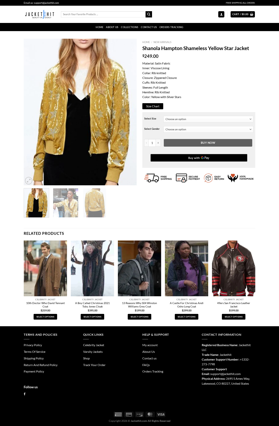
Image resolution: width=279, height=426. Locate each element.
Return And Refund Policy (41, 365)
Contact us (149, 27)
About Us (112, 27)
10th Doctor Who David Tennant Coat (45, 304)
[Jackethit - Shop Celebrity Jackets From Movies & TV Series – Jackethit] (39, 14)
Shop (86, 358)
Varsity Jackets (93, 351)
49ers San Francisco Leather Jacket (233, 304)
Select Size (150, 118)
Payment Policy (34, 371)
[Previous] (30, 112)
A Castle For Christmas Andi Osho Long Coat (186, 304)
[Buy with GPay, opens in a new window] (199, 158)
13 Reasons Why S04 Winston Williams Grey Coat (139, 304)
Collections (129, 27)
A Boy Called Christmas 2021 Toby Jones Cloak (92, 304)
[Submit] (149, 14)
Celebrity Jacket (93, 345)
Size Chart (152, 106)
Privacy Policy (33, 345)
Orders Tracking (171, 27)
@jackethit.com (231, 374)
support (215, 374)
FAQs (146, 365)
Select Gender (152, 129)
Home (99, 27)
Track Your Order (94, 365)
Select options (45, 316)
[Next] (129, 112)
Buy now (208, 142)
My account (150, 345)
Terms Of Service (34, 351)
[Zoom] (28, 180)
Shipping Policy (34, 358)
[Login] (221, 14)
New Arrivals (162, 42)
